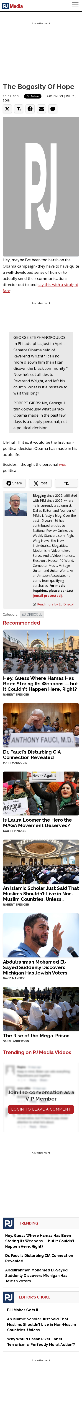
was (62, 464)
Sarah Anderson (16, 1041)
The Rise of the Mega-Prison (36, 1035)
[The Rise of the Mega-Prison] (41, 1008)
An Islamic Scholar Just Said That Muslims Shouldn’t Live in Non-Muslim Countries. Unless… (41, 893)
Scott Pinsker (14, 831)
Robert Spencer (16, 694)
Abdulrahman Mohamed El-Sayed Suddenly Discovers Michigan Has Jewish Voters (35, 967)
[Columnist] (18, 504)
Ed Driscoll (12, 96)
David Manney (14, 978)
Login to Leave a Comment (41, 1109)
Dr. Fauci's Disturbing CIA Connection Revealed (32, 754)
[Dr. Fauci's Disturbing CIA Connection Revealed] (41, 725)
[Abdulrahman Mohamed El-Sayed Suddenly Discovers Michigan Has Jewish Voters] (41, 935)
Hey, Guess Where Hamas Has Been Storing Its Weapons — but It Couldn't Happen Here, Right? (40, 683)
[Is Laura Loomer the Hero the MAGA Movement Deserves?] (41, 793)
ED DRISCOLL (32, 614)
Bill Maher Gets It (22, 1310)
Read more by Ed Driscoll (55, 604)
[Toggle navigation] (75, 5)
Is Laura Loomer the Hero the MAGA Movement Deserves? (37, 822)
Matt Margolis (15, 762)
